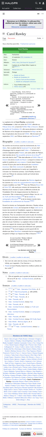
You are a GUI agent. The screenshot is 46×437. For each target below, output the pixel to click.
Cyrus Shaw (20, 385)
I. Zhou (27, 400)
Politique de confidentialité (10, 429)
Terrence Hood (8, 359)
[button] (3, 13)
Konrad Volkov (36, 393)
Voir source (33, 88)
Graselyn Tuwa (26, 391)
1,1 (12, 288)
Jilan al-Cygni (13, 339)
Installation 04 (28, 57)
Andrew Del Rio (9, 349)
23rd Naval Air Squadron (27, 62)
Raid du (25, 79)
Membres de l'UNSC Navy (22, 336)
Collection (17, 8)
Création (39, 8)
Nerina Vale (27, 393)
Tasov (15, 389)
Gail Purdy (22, 379)
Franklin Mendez (21, 373)
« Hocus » (38, 357)
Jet (34, 361)
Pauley (24, 377)
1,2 (16, 288)
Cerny (29, 343)
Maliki (40, 369)
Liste (42, 88)
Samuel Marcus (20, 371)
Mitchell (30, 373)
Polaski (21, 153)
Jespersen (28, 361)
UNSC (14, 62)
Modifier (38, 88)
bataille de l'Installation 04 (13, 129)
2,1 (13, 291)
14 (40, 233)
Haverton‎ (17, 357)
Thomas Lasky (27, 367)
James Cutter (29, 347)
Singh (38, 385)
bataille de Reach (21, 160)
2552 (21, 57)
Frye (30, 148)
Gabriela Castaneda (20, 343)
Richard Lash (17, 367)
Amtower (31, 339)
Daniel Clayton (14, 345)
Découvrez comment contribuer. (24, 27)
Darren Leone (37, 367)
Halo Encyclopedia (21, 292)
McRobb (12, 373)
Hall (39, 355)
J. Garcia (23, 353)
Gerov (29, 353)
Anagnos (38, 339)
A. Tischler (37, 389)
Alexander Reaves (18, 381)
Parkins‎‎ (35, 375)
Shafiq (13, 385)
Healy (23, 357)
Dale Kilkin (11, 365)
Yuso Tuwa (7, 393)
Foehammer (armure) (27, 44)
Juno (23, 363)
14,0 (10, 326)
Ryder (34, 383)
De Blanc (38, 347)
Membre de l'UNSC (34, 404)
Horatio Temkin (28, 389)
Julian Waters (27, 396)
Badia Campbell (8, 343)
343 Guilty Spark (35, 319)
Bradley (18, 341)
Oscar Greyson (24, 355)
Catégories (7, 404)
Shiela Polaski (38, 377)
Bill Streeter (38, 387)
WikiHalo (28, 8)
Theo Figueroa (31, 351)
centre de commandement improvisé (25, 182)
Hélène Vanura (18, 86)
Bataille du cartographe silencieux (26, 81)
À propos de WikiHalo (25, 429)
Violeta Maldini (32, 369)
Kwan (33, 365)
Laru (10, 367)
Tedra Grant (15, 355)
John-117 (38, 208)
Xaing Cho (40, 343)
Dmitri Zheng (20, 400)
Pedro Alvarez (23, 339)
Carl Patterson (15, 377)
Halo (13, 281)
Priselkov (15, 379)
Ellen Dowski (27, 349)
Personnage (22, 404)
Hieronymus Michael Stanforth (23, 387)
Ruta (29, 383)
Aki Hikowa (29, 357)
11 (33, 201)
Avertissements (37, 429)
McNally (5, 373)
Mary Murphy (38, 373)
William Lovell (22, 369)
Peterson (30, 377)
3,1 (13, 293)
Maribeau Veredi (17, 393)
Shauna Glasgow (37, 353)
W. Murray (6, 375)
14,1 (14, 326)
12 (11, 228)
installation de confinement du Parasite (16, 201)
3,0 (9, 293)
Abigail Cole (23, 345)
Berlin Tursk (7, 391)
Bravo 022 (39, 185)
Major (34, 131)
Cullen (26, 150)
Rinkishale (16, 383)
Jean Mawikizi (37, 371)
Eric (24, 351)
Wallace (6, 396)
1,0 (9, 288)
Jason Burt (37, 341)
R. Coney (16, 347)
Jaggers (23, 359)
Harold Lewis (7, 369)
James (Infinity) (32, 359)
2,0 (9, 291)
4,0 (9, 296)
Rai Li (14, 369)
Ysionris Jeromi (19, 361)
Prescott (8, 379)
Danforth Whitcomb (21, 398)
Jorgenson (18, 363)
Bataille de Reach (19, 75)
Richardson (8, 383)
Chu (7, 345)
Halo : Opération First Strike (26, 289)
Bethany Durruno (16, 351)
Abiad (6, 339)
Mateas (29, 371)
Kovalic (28, 365)
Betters (12, 341)
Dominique (18, 349)
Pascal (41, 375)
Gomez (7, 355)
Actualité (5, 8)
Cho (34, 343)
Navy (17, 62)
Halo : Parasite (20, 294)
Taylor (20, 389)
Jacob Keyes (31, 363)
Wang (12, 396)
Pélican (14, 69)
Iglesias (16, 359)
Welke (5, 398)
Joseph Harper (8, 357)
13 (37, 233)
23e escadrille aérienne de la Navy (27, 155)
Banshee (35, 136)
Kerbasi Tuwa (37, 391)
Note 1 (17, 66)
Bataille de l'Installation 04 (21, 77)
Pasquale (7, 377)
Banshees (18, 231)
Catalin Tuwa (17, 391)
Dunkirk (7, 351)
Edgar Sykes (8, 389)
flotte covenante (18, 167)
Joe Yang (35, 398)
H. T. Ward (18, 396)
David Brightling (27, 341)
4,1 (13, 296)
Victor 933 (7, 187)
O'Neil (24, 375)
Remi (26, 381)
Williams (10, 398)
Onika (29, 375)
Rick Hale (34, 355)
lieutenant (25, 148)
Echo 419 (19, 69)
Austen (7, 341)
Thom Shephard (30, 385)
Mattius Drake (36, 349)
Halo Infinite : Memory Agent (18, 321)
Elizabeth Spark (8, 387)
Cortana (16, 208)
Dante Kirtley (20, 365)
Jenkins (10, 361)
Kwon (38, 365)
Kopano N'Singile (16, 375)
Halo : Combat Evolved (25, 279)
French (12, 353)
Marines (32, 180)
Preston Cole (33, 345)
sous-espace (21, 162)
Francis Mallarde (9, 371)
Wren (29, 398)
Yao (41, 398)
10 (31, 201)
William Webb (37, 396)
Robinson (24, 383)
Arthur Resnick (34, 381)
